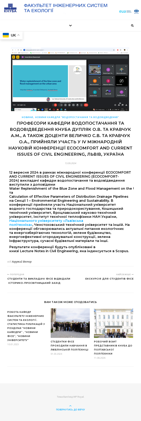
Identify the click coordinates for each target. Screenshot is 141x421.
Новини (27, 117)
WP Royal (78, 396)
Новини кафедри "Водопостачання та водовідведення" (77, 117)
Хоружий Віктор (22, 261)
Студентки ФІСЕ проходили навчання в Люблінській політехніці (69, 345)
